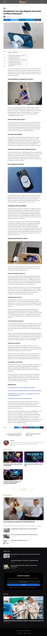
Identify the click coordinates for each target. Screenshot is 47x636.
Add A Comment (23, 489)
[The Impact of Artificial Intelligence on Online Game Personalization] (13, 474)
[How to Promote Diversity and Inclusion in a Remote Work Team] (6, 536)
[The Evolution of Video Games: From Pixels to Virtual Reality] (13, 457)
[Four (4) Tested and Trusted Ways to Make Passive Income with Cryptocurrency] (6, 567)
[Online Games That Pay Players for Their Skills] (34, 457)
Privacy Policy (30, 587)
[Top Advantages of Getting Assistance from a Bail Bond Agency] (6, 530)
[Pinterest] (4, 63)
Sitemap (29, 633)
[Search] (42, 2)
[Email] (4, 66)
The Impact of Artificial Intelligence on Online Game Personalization (12, 482)
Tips (4, 622)
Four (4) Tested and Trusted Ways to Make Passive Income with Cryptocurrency (24, 566)
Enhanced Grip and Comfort (14, 56)
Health (4, 523)
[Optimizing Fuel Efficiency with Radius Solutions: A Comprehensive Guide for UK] (23, 607)
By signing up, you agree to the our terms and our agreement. (24, 587)
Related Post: (11, 65)
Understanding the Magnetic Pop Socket (17, 55)
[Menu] (5, 2)
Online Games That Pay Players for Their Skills (33, 464)
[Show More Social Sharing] (42, 20)
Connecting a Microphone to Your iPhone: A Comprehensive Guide (24, 560)
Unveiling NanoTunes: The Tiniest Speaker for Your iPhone (21, 387)
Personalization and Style (14, 61)
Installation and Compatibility (15, 62)
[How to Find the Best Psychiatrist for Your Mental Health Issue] (23, 508)
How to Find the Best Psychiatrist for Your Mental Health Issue (19, 522)
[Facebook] (4, 54)
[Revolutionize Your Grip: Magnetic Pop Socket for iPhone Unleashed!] (23, 35)
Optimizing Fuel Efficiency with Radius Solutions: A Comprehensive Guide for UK (23, 621)
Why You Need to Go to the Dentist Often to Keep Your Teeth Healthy (25, 554)
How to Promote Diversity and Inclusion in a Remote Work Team (24, 534)
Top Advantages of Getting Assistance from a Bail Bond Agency (24, 528)
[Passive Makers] (23, 2)
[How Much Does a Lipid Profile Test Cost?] (6, 542)
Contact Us (25, 633)
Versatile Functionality (13, 58)
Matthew (8, 16)
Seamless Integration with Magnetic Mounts (18, 59)
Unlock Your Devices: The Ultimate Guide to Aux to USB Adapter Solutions (24, 390)
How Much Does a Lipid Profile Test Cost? (19, 540)
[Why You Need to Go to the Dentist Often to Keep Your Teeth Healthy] (6, 555)
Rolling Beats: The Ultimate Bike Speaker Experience (20, 398)
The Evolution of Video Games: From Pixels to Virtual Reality (12, 464)
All (4, 8)
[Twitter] (4, 57)
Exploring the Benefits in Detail (15, 64)
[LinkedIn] (4, 60)
